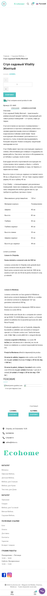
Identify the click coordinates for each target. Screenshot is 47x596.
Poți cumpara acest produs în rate (19, 100)
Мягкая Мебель (7, 512)
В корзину (9, 95)
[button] (13, 414)
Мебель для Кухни (9, 486)
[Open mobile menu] (4, 4)
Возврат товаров (8, 545)
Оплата (4, 529)
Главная (6, 56)
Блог (3, 526)
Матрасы (5, 470)
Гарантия (5, 541)
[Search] (28, 4)
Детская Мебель (8, 478)
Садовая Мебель (18, 56)
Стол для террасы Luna (13, 388)
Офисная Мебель (8, 474)
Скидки (4, 504)
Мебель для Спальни (9, 482)
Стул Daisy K (34, 406)
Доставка (5, 533)
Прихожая (5, 500)
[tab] (15, 108)
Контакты (5, 537)
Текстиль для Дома (9, 490)
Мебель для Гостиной (10, 508)
